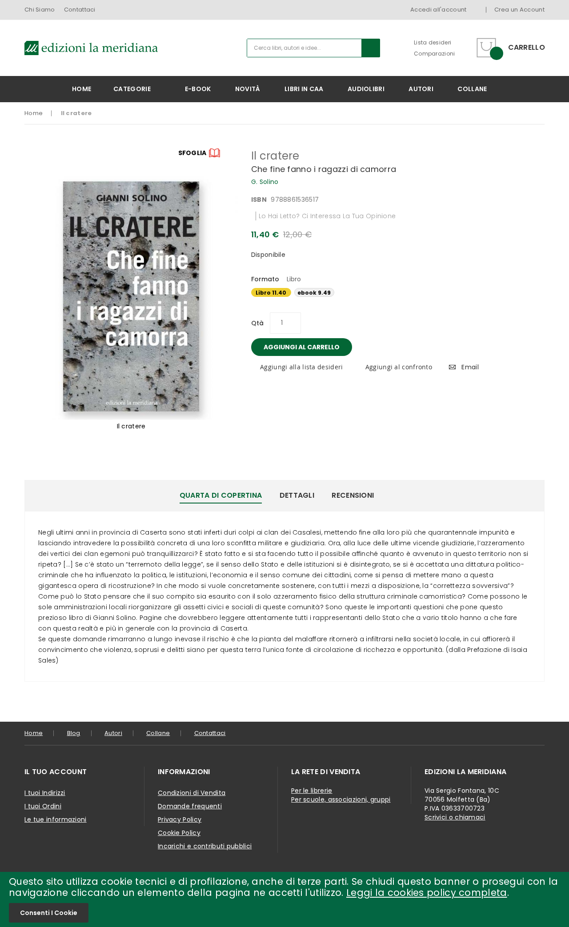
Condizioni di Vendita (191, 792)
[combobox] (313, 48)
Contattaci (80, 9)
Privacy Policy (179, 819)
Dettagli (297, 495)
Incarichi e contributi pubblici (205, 846)
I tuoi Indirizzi (44, 792)
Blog (73, 733)
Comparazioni (434, 53)
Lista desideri (432, 42)
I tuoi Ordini (42, 806)
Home (33, 113)
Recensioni (353, 495)
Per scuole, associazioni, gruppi (341, 799)
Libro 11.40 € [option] (271, 293)
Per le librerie (312, 790)
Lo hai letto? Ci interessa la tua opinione (327, 216)
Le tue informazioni (55, 819)
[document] (284, 899)
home (33, 733)
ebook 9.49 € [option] (314, 293)
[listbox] (398, 293)
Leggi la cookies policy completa (426, 892)
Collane (158, 733)
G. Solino (265, 181)
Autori (113, 733)
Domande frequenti (190, 806)
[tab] (221, 495)
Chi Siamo (39, 9)
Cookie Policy (179, 832)
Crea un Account (519, 9)
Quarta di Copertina (221, 495)
